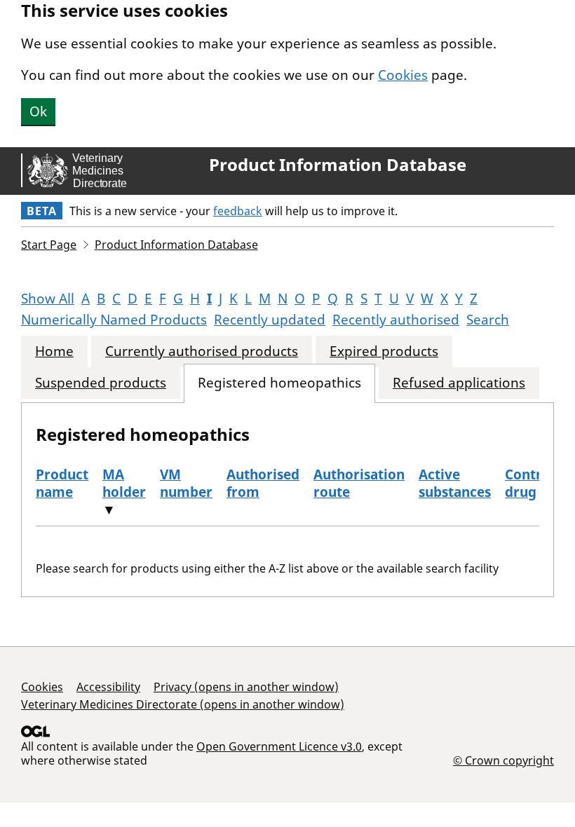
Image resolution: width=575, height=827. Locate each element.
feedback (237, 211)
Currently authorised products (201, 351)
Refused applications (459, 383)
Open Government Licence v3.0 (279, 746)
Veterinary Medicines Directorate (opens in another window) (182, 704)
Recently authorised (395, 319)
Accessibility (108, 687)
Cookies (403, 75)
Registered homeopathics (279, 383)
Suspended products (100, 383)
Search (487, 319)
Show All (47, 298)
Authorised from (262, 483)
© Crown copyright (503, 760)
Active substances (455, 483)
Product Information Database (337, 164)
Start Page (48, 244)
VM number (186, 483)
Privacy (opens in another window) (246, 687)
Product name (62, 483)
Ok (38, 111)
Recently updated (269, 319)
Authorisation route (359, 483)
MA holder (124, 483)
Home (54, 351)
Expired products (384, 351)
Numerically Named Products (114, 319)
